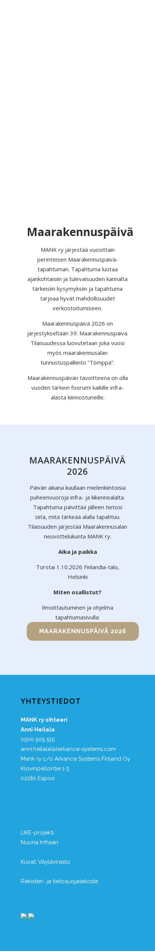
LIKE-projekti (37, 832)
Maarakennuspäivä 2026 (82, 631)
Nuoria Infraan (39, 842)
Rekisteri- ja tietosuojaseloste (59, 881)
